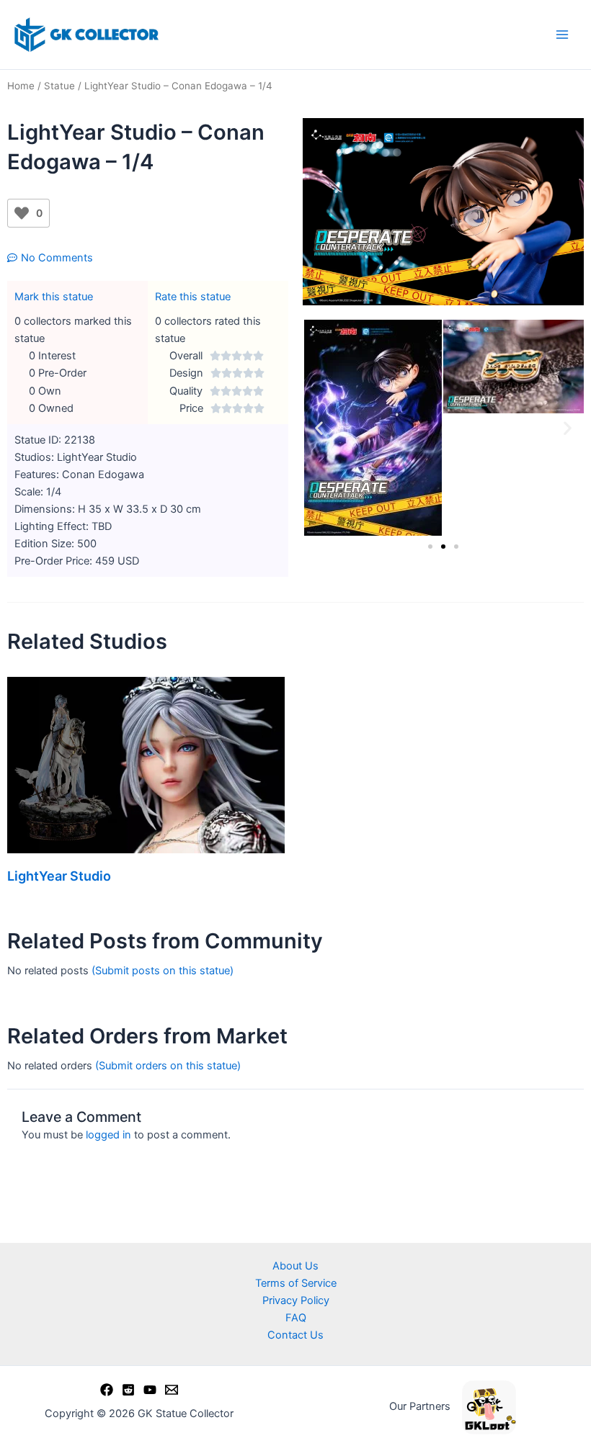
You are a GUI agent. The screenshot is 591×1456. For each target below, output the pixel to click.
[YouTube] (149, 1389)
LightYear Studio (59, 876)
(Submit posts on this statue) (163, 970)
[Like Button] (21, 213)
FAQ (295, 1317)
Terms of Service (296, 1283)
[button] (319, 428)
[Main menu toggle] (562, 34)
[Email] (171, 1389)
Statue (59, 85)
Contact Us (295, 1335)
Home (21, 85)
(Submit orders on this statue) (168, 1065)
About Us (295, 1265)
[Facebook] (106, 1389)
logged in (108, 1134)
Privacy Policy (295, 1300)
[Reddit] (128, 1389)
